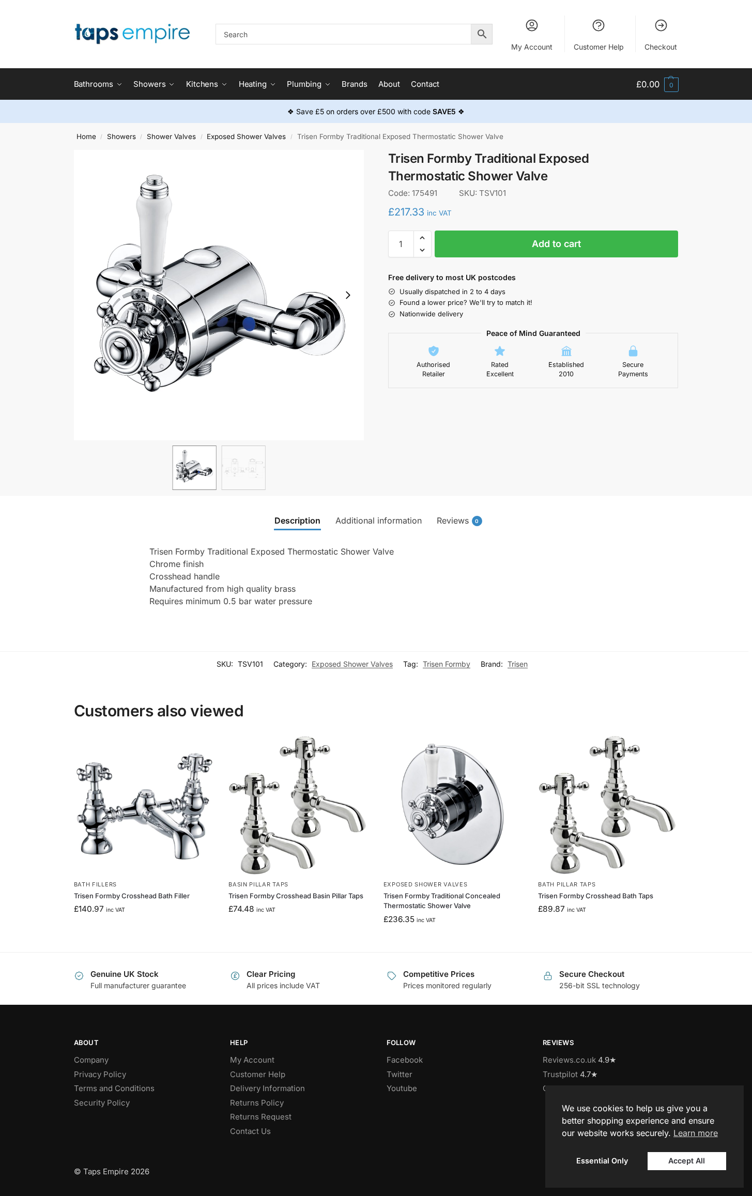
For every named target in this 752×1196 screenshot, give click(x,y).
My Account (532, 46)
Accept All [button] (686, 1160)
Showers (121, 136)
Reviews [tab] (458, 520)
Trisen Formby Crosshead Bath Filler (132, 896)
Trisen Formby (446, 664)
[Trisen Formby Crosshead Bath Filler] (143, 805)
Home (86, 136)
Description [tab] (297, 520)
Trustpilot (560, 1074)
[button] (657, 84)
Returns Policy (257, 1103)
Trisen (518, 664)
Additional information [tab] (378, 520)
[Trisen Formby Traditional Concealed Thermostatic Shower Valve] (453, 805)
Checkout (660, 46)
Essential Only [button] (602, 1160)
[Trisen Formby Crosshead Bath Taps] (608, 805)
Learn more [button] (695, 1133)
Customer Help (599, 46)
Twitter (399, 1074)
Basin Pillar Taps (258, 884)
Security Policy (102, 1103)
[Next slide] (348, 295)
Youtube (402, 1088)
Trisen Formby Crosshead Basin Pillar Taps (295, 896)
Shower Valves (171, 136)
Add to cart (556, 243)
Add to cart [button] (143, 931)
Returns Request (260, 1117)
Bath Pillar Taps (566, 884)
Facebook (405, 1060)
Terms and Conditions (114, 1088)
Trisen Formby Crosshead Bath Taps (595, 896)
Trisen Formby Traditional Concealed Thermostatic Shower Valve (441, 901)
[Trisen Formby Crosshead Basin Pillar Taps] (298, 805)
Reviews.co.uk (569, 1060)
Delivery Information (267, 1088)
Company (91, 1060)
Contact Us (250, 1131)
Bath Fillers (95, 884)
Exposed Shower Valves (246, 136)
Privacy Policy (100, 1074)
